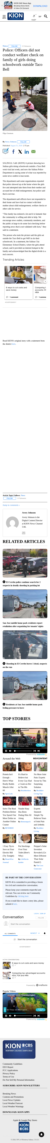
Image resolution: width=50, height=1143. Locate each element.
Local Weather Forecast (13, 1103)
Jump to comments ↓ (11, 505)
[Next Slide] (45, 281)
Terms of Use (8, 1077)
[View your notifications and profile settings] (44, 933)
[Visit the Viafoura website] (41, 985)
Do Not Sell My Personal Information (18, 1080)
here (13, 344)
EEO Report (8, 1067)
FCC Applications (10, 1070)
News (23, 495)
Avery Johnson (10, 142)
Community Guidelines (12, 1064)
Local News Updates (11, 1100)
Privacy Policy (9, 1073)
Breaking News (9, 1094)
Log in (36, 913)
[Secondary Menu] (6, 16)
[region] (25, 950)
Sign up (42, 913)
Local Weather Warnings (13, 1106)
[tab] (10, 933)
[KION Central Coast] (19, 16)
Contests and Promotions (13, 1097)
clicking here (23, 896)
